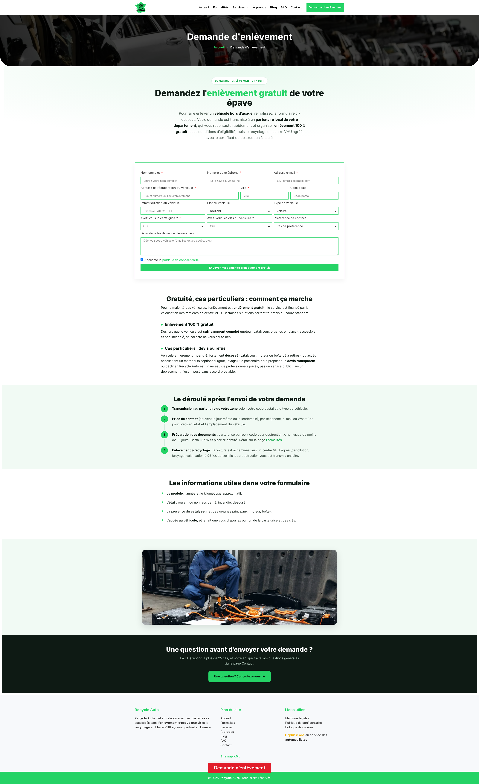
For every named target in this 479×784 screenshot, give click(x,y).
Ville (243, 188)
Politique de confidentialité (303, 723)
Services (239, 7)
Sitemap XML (230, 756)
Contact (296, 7)
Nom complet (151, 172)
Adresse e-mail (285, 172)
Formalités (221, 7)
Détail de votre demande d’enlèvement (168, 233)
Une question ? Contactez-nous (237, 676)
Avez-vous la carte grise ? (160, 218)
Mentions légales (297, 718)
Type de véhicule (286, 203)
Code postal (298, 188)
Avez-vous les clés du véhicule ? (230, 218)
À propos (259, 7)
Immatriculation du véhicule (160, 203)
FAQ (284, 7)
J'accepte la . (171, 260)
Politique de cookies (299, 727)
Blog (273, 7)
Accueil (204, 7)
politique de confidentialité (180, 260)
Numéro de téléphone (223, 172)
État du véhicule (218, 203)
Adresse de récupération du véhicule (167, 188)
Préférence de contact (290, 218)
